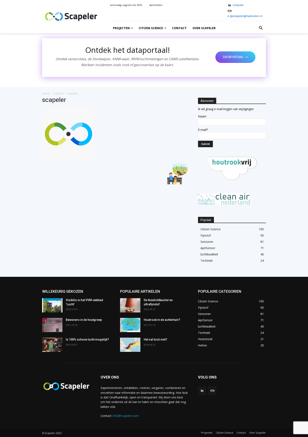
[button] (261, 28)
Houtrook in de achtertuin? (162, 319)
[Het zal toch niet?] (130, 345)
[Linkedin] (230, 5)
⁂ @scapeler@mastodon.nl (244, 16)
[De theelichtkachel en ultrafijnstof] (130, 305)
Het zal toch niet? (155, 339)
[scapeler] (68, 159)
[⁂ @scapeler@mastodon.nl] (230, 11)
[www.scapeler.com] (71, 16)
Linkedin (238, 5)
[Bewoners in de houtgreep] (52, 325)
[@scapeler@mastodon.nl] (212, 391)
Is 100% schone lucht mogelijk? (87, 339)
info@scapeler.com (126, 416)
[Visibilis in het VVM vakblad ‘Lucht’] (52, 305)
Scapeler (58, 93)
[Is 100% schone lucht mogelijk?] (52, 345)
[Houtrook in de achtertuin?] (130, 325)
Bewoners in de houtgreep (84, 319)
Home (45, 93)
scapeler (54, 99)
